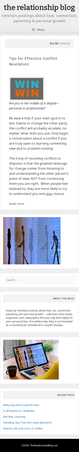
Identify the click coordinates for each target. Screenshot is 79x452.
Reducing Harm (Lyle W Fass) (21, 405)
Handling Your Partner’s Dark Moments (27, 422)
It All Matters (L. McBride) (18, 411)
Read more (16, 204)
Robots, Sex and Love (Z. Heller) (23, 428)
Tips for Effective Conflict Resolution (33, 62)
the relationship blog (39, 7)
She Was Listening (14, 416)
